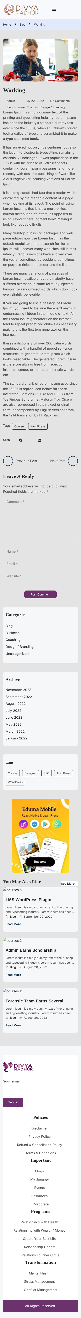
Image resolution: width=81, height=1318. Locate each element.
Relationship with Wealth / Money (39, 1230)
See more (68, 883)
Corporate (41, 1204)
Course (19, 426)
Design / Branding (52, 107)
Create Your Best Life (39, 1239)
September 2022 (19, 697)
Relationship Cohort (39, 1247)
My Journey (39, 1179)
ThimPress (63, 773)
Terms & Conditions (40, 1153)
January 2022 (16, 738)
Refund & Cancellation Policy (39, 1145)
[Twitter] (30, 440)
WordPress (38, 426)
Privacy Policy (39, 1136)
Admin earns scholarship (31, 950)
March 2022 (15, 731)
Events (39, 1188)
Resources (39, 1196)
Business (20, 107)
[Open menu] (55, 9)
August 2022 (16, 703)
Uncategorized (17, 654)
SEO (46, 773)
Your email (11, 1081)
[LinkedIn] (39, 440)
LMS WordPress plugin (28, 899)
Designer (31, 773)
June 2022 (14, 717)
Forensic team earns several (34, 1001)
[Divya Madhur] (21, 9)
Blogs (39, 1171)
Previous (6, 60)
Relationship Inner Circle (40, 1255)
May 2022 (14, 724)
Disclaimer (39, 1128)
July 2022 (13, 711)
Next (74, 60)
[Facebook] (21, 440)
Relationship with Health (39, 1222)
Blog (23, 24)
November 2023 (18, 690)
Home (7, 24)
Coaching (33, 107)
